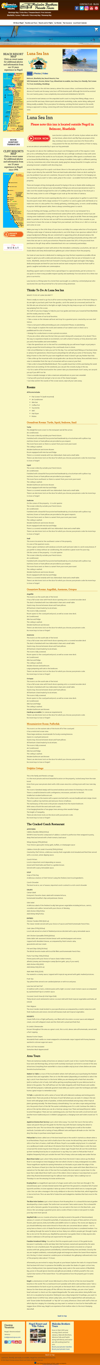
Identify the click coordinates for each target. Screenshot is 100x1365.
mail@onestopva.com (12, 1337)
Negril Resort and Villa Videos (38, 1325)
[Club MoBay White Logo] (13, 250)
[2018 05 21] (29, 9)
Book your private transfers (62, 1347)
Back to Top (50, 1355)
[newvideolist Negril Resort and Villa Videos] (37, 1342)
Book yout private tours (61, 1349)
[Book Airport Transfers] (13, 146)
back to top (62, 1316)
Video (45, 73)
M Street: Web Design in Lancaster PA (50, 1364)
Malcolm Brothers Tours (61, 1325)
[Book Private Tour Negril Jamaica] (13, 237)
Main (29, 73)
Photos (37, 73)
